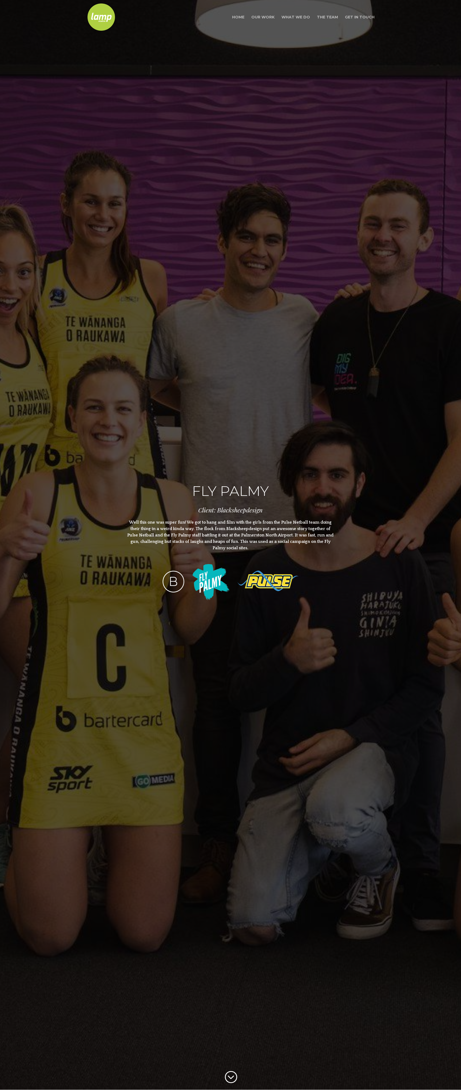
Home (238, 17)
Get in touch (360, 17)
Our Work (263, 17)
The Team (327, 17)
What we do (295, 17)
